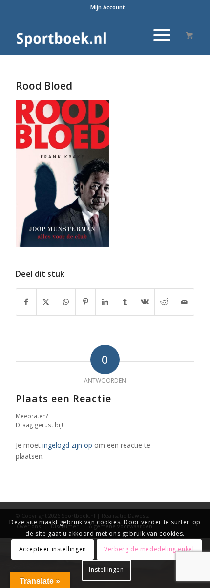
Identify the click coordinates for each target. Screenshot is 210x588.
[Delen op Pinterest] (85, 302)
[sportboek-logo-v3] (87, 34)
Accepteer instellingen (52, 549)
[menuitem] (107, 7)
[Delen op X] (46, 302)
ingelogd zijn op (67, 445)
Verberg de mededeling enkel (149, 549)
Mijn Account (107, 7)
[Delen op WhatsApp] (65, 302)
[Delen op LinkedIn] (105, 302)
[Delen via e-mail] (184, 302)
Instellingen (106, 569)
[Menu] (157, 34)
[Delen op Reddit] (164, 302)
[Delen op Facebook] (26, 302)
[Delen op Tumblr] (124, 302)
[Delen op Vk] (144, 302)
